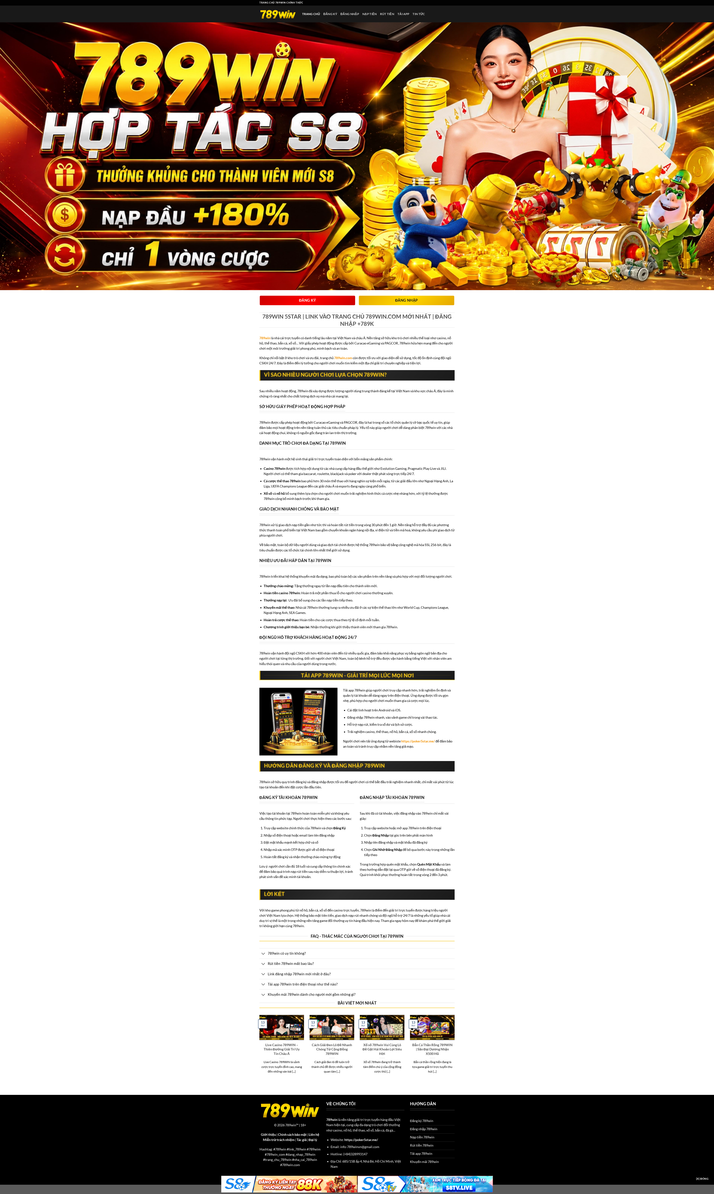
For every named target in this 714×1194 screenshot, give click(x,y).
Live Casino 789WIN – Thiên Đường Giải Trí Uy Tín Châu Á (282, 1049)
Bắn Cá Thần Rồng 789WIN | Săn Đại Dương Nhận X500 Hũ (432, 1049)
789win (264, 338)
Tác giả (302, 1140)
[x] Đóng (702, 1178)
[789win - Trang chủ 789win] (278, 14)
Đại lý (313, 1140)
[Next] (455, 1049)
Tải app (403, 14)
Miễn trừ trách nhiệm (279, 1140)
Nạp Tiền (369, 14)
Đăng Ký (330, 14)
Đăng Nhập (349, 14)
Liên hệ (314, 1135)
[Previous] (258, 1049)
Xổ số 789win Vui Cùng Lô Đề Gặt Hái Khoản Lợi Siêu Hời (382, 1049)
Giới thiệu (268, 1135)
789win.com (343, 358)
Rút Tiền (387, 14)
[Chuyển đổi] (263, 953)
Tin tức (419, 14)
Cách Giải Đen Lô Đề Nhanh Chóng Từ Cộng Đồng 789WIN (332, 1049)
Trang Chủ (311, 14)
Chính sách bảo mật (292, 1135)
